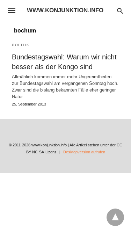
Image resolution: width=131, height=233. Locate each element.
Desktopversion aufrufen (84, 152)
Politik (21, 45)
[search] (120, 11)
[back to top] (115, 217)
